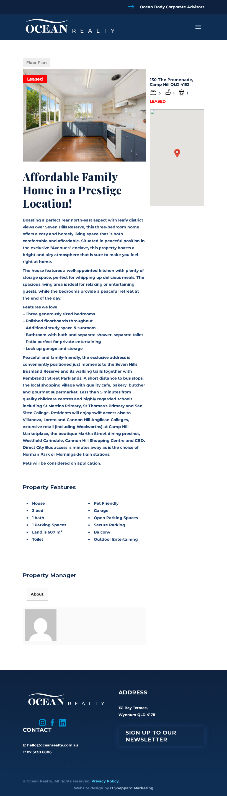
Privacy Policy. (105, 781)
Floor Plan (36, 62)
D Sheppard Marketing (131, 788)
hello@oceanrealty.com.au (52, 745)
